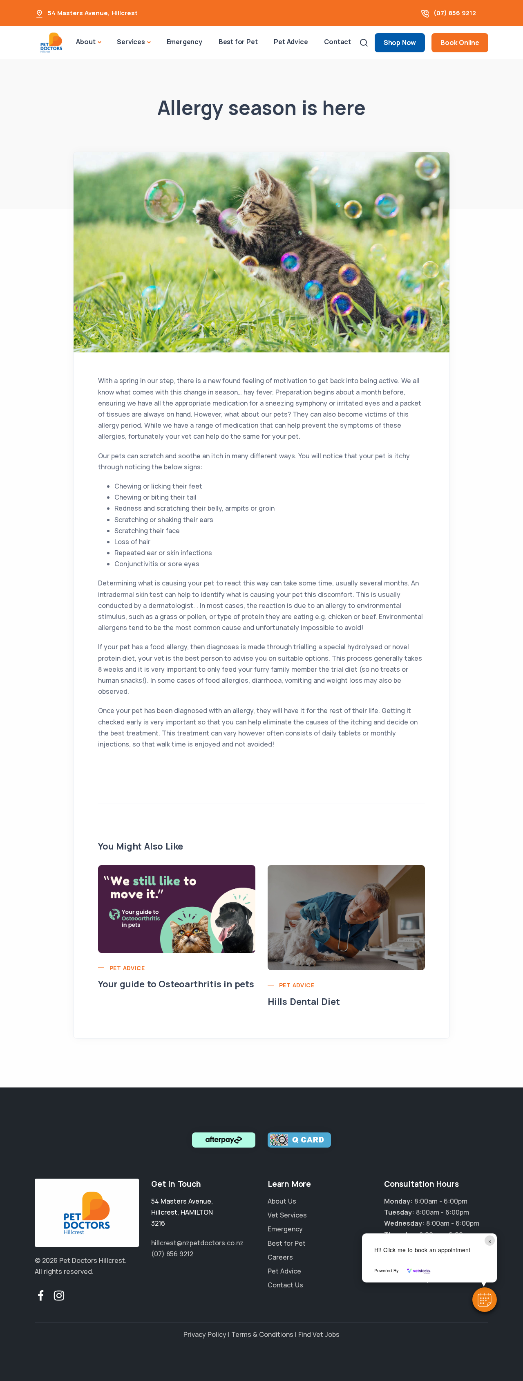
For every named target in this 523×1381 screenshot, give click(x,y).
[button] (484, 1299)
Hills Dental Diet (304, 1001)
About (85, 41)
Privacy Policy (204, 1334)
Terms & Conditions (262, 1334)
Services (131, 41)
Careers (280, 1257)
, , (182, 1212)
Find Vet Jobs (319, 1334)
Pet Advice (291, 41)
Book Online (459, 42)
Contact (337, 41)
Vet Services (287, 1215)
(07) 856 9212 (455, 13)
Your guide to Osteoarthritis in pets (176, 984)
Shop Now (400, 42)
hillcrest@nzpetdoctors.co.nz (197, 1242)
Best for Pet (238, 41)
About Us (282, 1201)
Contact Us (285, 1284)
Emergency (184, 41)
